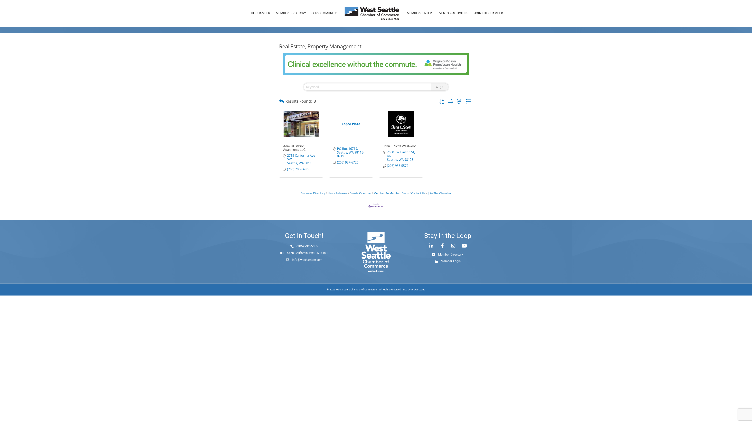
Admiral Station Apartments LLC (294, 148)
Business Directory (313, 193)
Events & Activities (452, 13)
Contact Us (418, 193)
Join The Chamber (439, 193)
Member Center (419, 13)
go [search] (441, 87)
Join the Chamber (488, 13)
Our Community (324, 13)
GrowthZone (418, 289)
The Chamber (259, 13)
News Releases (337, 193)
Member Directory (291, 13)
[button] (281, 101)
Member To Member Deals (391, 193)
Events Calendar (360, 193)
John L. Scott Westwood (400, 146)
